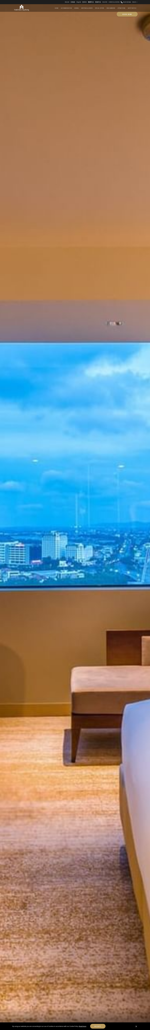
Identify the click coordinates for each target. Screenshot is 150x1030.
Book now (127, 14)
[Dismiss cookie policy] (136, 1026)
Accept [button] (98, 1026)
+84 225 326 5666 (127, 2)
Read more (82, 1026)
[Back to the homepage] (21, 8)
